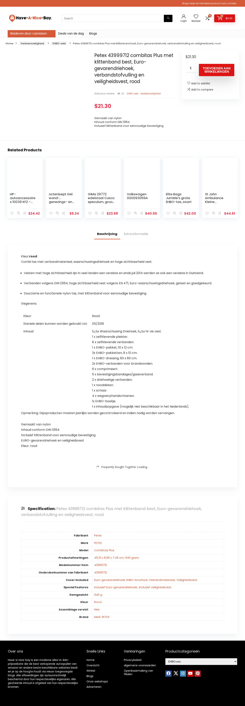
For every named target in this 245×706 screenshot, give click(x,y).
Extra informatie (136, 234)
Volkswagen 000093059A (137, 196)
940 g (98, 595)
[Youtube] (190, 674)
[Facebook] (168, 674)
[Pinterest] (197, 674)
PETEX (98, 543)
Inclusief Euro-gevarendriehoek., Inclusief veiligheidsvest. (133, 587)
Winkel (91, 671)
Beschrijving (107, 234)
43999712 (100, 565)
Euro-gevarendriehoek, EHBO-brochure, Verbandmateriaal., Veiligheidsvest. (146, 580)
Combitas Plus (104, 550)
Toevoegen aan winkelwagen (216, 70)
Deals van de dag (71, 33)
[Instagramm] (183, 674)
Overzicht (93, 665)
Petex (98, 535)
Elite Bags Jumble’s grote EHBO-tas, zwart (179, 198)
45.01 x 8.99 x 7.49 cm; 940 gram (116, 558)
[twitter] (176, 674)
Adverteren (94, 687)
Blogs (93, 33)
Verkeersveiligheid (32, 43)
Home (9, 43)
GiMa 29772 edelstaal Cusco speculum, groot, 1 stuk (101, 200)
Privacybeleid (132, 660)
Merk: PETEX (101, 617)
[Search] (168, 18)
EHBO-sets (59, 43)
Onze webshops (97, 681)
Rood (97, 602)
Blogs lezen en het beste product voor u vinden (209, 3)
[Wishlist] (196, 17)
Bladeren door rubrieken (28, 33)
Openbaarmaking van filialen (138, 672)
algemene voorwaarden (140, 665)
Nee (97, 609)
